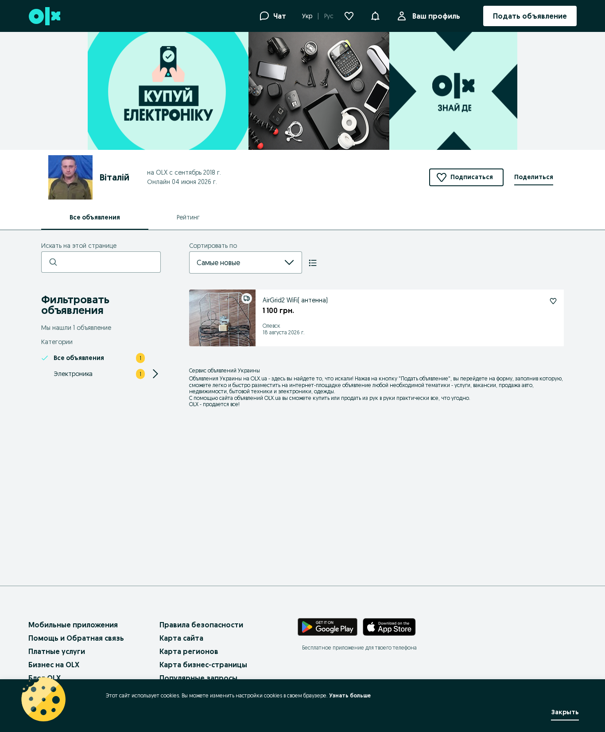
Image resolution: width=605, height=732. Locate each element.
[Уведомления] (375, 16)
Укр (307, 16)
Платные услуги (56, 651)
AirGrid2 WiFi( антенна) (295, 300)
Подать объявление (424, 378)
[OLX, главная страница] (44, 16)
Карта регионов (188, 651)
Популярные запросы (198, 677)
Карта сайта (181, 638)
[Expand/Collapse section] (155, 373)
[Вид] (312, 263)
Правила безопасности (201, 624)
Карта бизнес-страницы (203, 664)
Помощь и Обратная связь (76, 638)
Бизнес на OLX (53, 664)
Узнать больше (350, 695)
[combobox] (235, 262)
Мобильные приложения (73, 624)
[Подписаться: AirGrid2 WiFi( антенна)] (553, 301)
